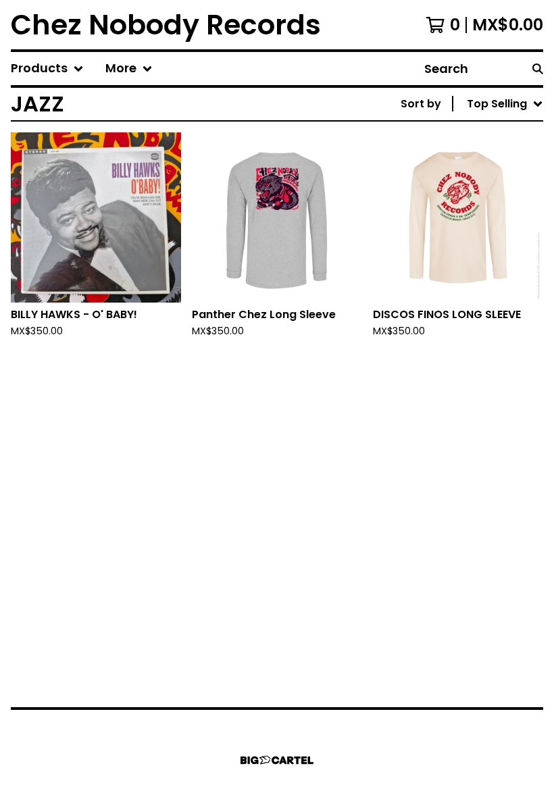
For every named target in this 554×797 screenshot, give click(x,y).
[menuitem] (47, 68)
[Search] (538, 68)
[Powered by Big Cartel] (277, 760)
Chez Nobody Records (166, 24)
